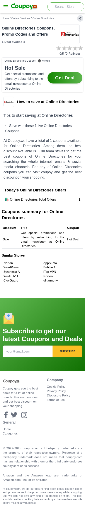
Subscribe (67, 351)
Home (5, 18)
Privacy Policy (56, 391)
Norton (8, 263)
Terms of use (56, 399)
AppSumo (50, 263)
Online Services (20, 18)
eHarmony (50, 280)
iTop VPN (49, 271)
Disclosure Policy (58, 395)
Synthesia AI (11, 271)
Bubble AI (49, 267)
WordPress (11, 267)
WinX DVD (10, 276)
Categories (10, 433)
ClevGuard (10, 280)
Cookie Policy (56, 386)
